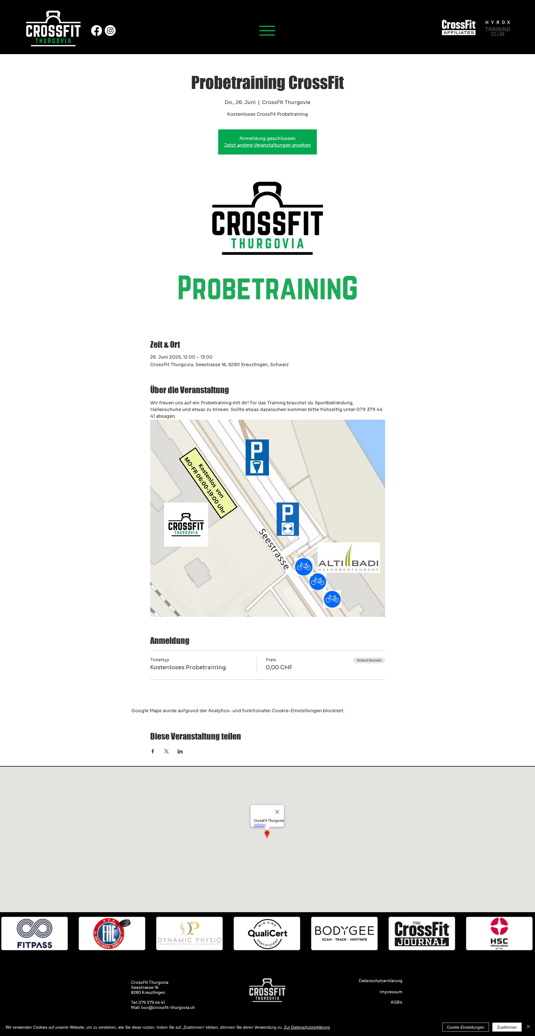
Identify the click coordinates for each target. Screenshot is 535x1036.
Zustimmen (507, 1027)
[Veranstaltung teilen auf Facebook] (152, 751)
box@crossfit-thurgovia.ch (168, 1007)
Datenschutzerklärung (380, 980)
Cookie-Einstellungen (465, 1027)
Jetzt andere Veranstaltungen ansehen (267, 145)
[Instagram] (110, 30)
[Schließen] (528, 1027)
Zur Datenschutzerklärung (307, 1027)
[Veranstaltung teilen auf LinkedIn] (180, 751)
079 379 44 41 (151, 1002)
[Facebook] (96, 30)
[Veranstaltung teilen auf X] (166, 751)
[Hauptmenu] (267, 30)
